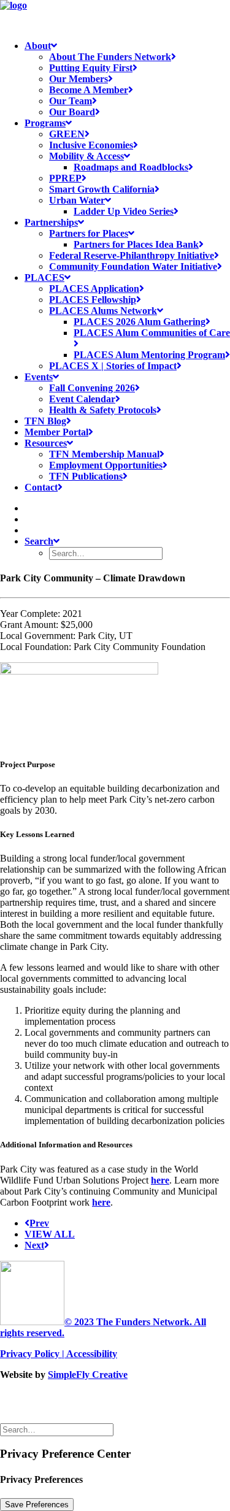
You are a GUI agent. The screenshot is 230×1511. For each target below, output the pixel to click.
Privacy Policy (29, 1353)
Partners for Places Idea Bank (136, 244)
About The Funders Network (110, 57)
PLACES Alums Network (103, 310)
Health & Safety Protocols (102, 410)
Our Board (72, 112)
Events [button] (39, 377)
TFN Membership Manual (104, 454)
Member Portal (56, 432)
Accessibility (91, 1353)
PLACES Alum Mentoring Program (149, 355)
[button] (29, 508)
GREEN (67, 134)
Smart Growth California (102, 189)
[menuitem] (127, 79)
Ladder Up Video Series (124, 211)
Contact (41, 487)
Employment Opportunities (106, 465)
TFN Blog (45, 421)
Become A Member (88, 90)
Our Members (78, 79)
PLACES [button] (44, 277)
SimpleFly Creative (88, 1374)
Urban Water (77, 200)
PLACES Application (94, 288)
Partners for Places (88, 233)
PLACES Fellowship (92, 299)
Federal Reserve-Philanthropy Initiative (131, 255)
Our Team (70, 101)
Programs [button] (45, 123)
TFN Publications (86, 476)
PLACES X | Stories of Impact (113, 366)
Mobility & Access (86, 156)
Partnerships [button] (51, 222)
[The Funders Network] (115, 15)
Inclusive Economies (91, 145)
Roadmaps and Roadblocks (131, 167)
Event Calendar (82, 399)
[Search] (58, 1429)
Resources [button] (46, 443)
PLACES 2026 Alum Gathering (139, 321)
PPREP (65, 178)
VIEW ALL (50, 1234)
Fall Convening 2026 (92, 388)
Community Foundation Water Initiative (133, 266)
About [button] (38, 45)
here (160, 1180)
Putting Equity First (90, 68)
